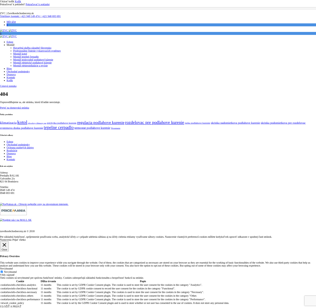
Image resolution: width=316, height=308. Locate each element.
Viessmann (115, 128)
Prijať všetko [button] (19, 239)
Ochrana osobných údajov (20, 147)
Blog (9, 68)
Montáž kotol (20, 53)
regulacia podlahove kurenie (100, 122)
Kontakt (11, 77)
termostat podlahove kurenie (92, 128)
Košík (18, 1)
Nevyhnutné (10, 271)
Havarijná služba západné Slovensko (32, 47)
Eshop (10, 41)
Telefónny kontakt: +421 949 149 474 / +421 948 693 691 (30, 16)
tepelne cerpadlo (59, 127)
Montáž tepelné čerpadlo (26, 56)
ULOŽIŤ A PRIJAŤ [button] (10, 306)
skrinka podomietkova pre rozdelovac (283, 122)
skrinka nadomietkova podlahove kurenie (235, 122)
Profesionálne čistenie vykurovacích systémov (37, 50)
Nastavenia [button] (6, 239)
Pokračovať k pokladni (38, 4)
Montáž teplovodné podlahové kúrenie (33, 59)
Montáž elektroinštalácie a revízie (30, 65)
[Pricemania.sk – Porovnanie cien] (13, 214)
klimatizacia (8, 122)
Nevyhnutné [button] (6, 268)
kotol (22, 122)
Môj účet (11, 21)
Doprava (11, 74)
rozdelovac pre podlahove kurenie (154, 122)
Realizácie (12, 150)
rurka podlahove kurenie (197, 123)
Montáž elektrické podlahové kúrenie (32, 62)
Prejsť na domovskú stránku (14, 107)
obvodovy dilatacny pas (37, 123)
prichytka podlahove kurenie (62, 123)
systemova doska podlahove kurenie (21, 128)
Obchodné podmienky (18, 71)
